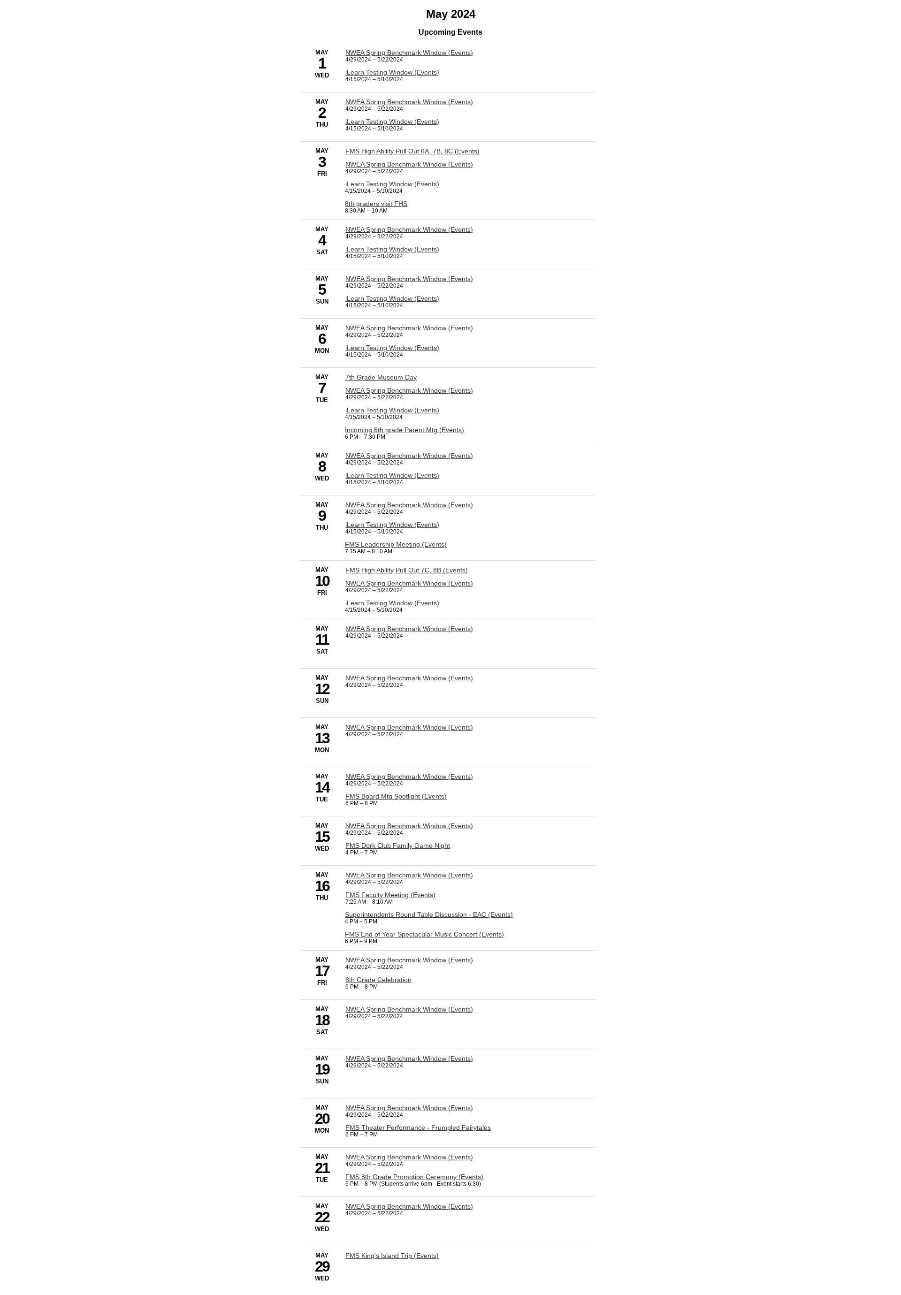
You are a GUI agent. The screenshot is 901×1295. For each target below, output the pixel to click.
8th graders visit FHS (376, 203)
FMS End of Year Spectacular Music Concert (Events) (424, 934)
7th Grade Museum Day (381, 377)
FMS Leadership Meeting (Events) (396, 544)
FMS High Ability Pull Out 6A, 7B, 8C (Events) (412, 151)
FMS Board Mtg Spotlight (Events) (396, 796)
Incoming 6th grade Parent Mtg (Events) (404, 430)
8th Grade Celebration (378, 979)
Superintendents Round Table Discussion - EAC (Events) (429, 914)
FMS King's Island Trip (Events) (392, 1255)
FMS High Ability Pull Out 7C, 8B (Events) (406, 570)
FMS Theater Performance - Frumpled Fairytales (418, 1127)
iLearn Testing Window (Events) (392, 72)
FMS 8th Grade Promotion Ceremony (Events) (414, 1177)
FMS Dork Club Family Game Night (397, 845)
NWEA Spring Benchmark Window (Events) (409, 52)
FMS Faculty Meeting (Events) (390, 895)
